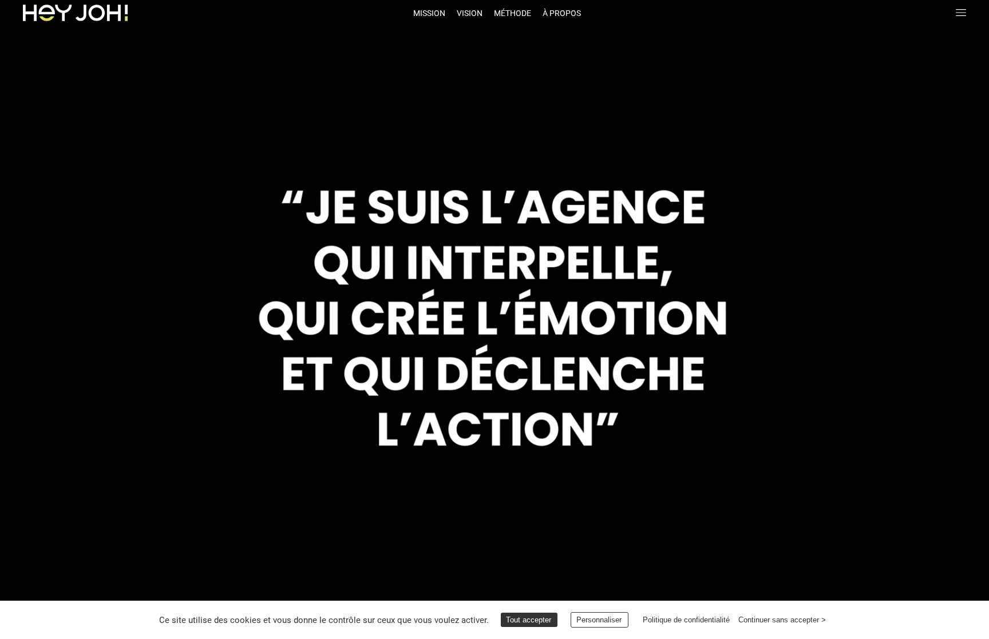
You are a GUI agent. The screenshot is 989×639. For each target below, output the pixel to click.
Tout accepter (528, 620)
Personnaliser (599, 620)
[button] (75, 13)
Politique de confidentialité (686, 620)
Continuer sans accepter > (782, 620)
